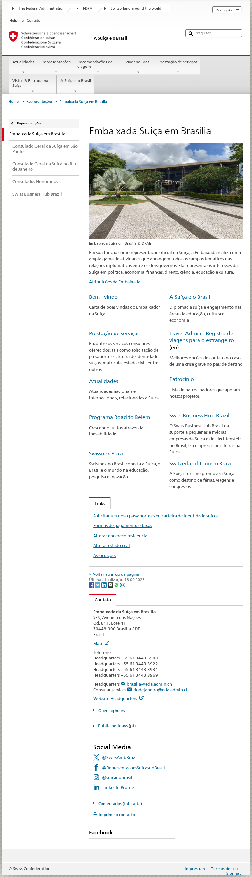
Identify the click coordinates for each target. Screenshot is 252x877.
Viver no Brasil (138, 61)
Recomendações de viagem (95, 64)
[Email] (122, 584)
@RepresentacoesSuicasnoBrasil (133, 767)
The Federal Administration (42, 8)
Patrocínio (181, 379)
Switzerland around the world (136, 8)
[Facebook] (92, 584)
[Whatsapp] (117, 584)
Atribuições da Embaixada (114, 281)
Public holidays (113, 725)
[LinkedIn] (104, 584)
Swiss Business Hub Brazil (199, 415)
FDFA (87, 8)
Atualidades (23, 61)
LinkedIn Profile (118, 787)
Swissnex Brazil (107, 453)
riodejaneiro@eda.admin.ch (161, 689)
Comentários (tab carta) (119, 803)
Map (98, 643)
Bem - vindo (103, 297)
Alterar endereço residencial (121, 535)
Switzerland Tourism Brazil (201, 463)
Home (14, 101)
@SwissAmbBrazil (120, 757)
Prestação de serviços (177, 61)
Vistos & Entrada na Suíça (30, 82)
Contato (100, 599)
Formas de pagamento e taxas (122, 525)
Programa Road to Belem (119, 417)
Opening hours (111, 710)
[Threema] (111, 584)
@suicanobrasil (117, 777)
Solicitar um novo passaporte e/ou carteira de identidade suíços (155, 515)
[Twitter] (98, 584)
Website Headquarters (115, 698)
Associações (104, 555)
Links (97, 503)
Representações (56, 61)
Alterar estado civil (111, 545)
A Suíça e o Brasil (75, 80)
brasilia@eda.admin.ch (149, 684)
